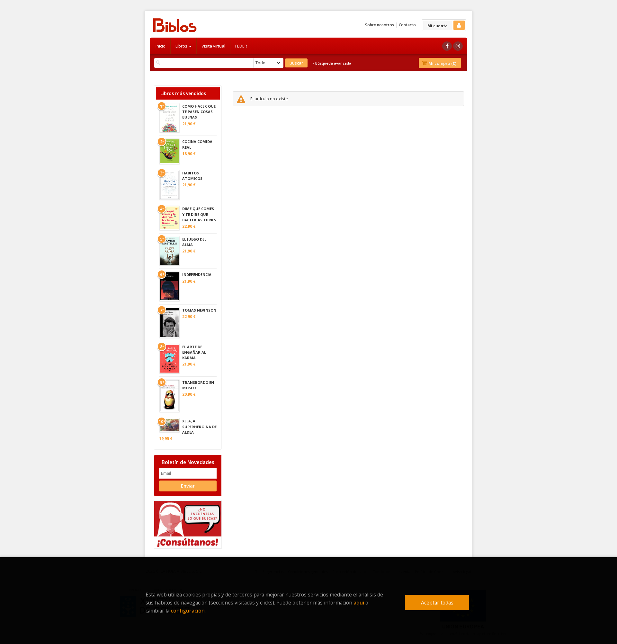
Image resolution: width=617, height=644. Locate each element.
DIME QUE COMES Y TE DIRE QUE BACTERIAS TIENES (199, 214)
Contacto (407, 25)
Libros (181, 46)
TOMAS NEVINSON (199, 310)
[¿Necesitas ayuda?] (188, 524)
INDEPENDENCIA (196, 274)
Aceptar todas (437, 602)
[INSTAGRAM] (458, 46)
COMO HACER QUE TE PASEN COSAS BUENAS (199, 111)
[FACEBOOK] (447, 46)
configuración (188, 610)
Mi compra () (441, 63)
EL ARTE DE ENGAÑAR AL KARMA (194, 352)
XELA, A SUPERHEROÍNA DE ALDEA (199, 426)
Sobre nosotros (379, 25)
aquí (358, 602)
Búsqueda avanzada (332, 63)
